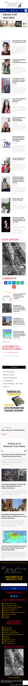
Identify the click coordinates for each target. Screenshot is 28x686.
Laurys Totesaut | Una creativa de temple (18, 158)
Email (2, 582)
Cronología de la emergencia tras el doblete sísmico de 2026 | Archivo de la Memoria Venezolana (19, 321)
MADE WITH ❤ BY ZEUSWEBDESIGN (18, 684)
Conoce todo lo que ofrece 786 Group (17, 199)
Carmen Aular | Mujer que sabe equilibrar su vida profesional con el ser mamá (18, 220)
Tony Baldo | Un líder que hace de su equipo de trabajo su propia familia (18, 81)
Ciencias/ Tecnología (8, 383)
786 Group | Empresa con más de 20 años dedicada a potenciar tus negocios (18, 139)
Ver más (5, 386)
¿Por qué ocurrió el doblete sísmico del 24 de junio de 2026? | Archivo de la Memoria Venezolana (19, 334)
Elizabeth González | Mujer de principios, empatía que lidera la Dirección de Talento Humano (18, 180)
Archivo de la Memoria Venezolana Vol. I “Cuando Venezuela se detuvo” (19, 296)
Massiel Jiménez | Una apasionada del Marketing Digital (18, 119)
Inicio (3, 371)
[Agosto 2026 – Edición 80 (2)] (14, 275)
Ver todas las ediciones (14, 677)
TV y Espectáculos (8, 380)
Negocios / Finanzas (8, 374)
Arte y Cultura (19, 383)
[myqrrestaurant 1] (14, 26)
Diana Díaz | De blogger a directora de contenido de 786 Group (19, 61)
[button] (21, 10)
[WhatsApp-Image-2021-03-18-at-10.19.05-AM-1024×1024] (14, 412)
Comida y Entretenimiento (10, 377)
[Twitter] (14, 10)
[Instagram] (16, 10)
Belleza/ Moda (10, 371)
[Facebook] (12, 10)
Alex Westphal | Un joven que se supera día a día (19, 41)
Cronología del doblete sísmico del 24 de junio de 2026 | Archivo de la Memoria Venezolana (19, 308)
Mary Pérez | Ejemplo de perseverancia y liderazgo (19, 100)
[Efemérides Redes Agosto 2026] (14, 7)
